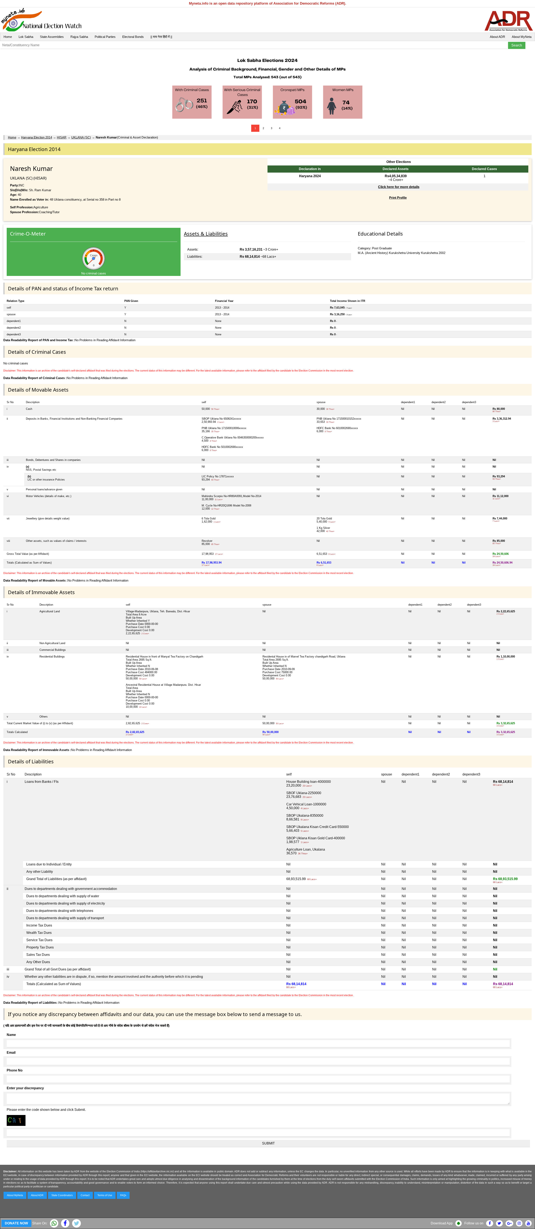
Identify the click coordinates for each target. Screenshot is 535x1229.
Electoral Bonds (133, 36)
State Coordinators (62, 1195)
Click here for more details (398, 187)
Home (8, 36)
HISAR (61, 137)
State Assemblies (52, 36)
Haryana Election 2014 (36, 137)
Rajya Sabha (79, 36)
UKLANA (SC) (81, 137)
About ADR (497, 36)
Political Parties (105, 36)
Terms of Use (104, 1195)
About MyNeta (521, 36)
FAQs (123, 1195)
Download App (442, 1223)
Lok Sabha (26, 36)
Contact (85, 1195)
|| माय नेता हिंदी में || (161, 36)
